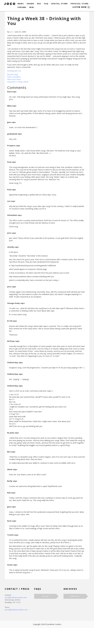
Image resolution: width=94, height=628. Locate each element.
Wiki (31, 7)
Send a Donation (14, 77)
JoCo (11, 32)
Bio (39, 3)
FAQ (46, 3)
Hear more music (14, 79)
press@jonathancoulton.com (16, 609)
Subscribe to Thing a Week (17, 82)
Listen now (80, 7)
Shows (30, 3)
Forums (22, 7)
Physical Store (79, 3)
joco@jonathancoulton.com (16, 597)
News (21, 3)
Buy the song (12, 74)
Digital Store (59, 3)
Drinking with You (14, 71)
